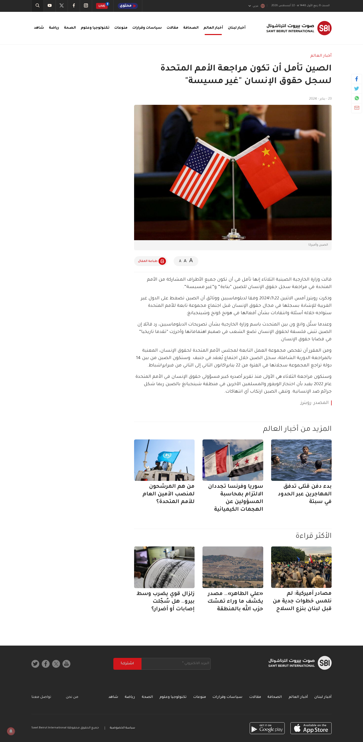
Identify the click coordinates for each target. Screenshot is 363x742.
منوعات (120, 28)
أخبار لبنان (236, 28)
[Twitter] (356, 88)
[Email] (356, 108)
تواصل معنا (41, 697)
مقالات (172, 28)
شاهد (39, 28)
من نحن (72, 697)
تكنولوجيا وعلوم (95, 28)
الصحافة (191, 28)
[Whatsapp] (356, 98)
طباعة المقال (148, 261)
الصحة (70, 28)
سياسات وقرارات (147, 28)
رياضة (54, 28)
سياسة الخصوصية (122, 728)
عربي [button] (255, 6)
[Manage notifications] (11, 731)
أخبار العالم (213, 28)
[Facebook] (356, 79)
